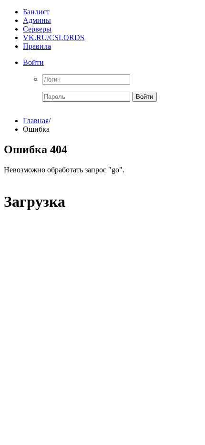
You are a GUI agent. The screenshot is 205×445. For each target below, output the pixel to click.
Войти (33, 62)
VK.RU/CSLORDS (53, 37)
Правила (37, 46)
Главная (36, 121)
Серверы (37, 29)
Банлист (36, 12)
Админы (37, 20)
